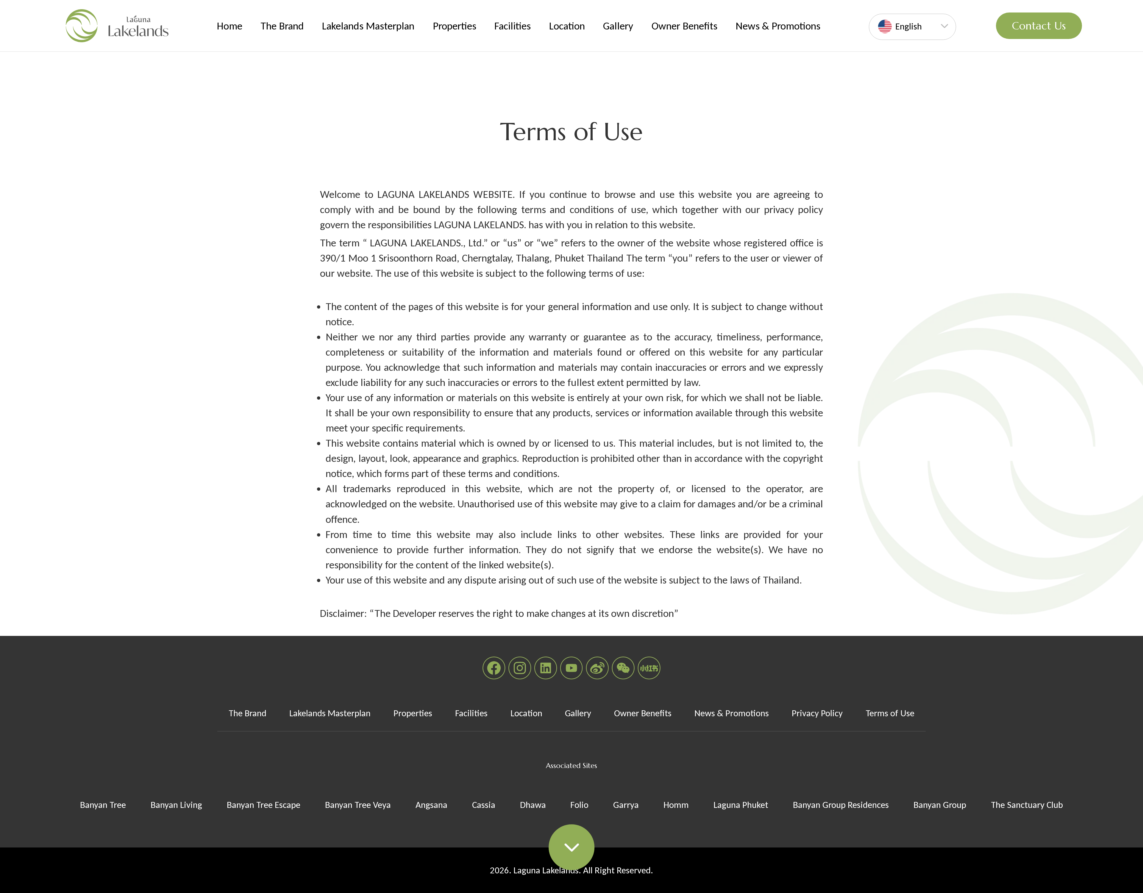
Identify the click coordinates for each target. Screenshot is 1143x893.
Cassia (483, 804)
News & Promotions (778, 25)
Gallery (618, 25)
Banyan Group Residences (841, 804)
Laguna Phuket (740, 804)
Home (229, 25)
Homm (676, 804)
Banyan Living (176, 804)
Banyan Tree (103, 804)
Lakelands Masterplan (368, 25)
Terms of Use (890, 713)
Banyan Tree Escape (263, 804)
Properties (454, 25)
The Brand (282, 25)
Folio (579, 804)
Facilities (512, 25)
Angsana (431, 804)
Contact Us (1039, 25)
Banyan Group (940, 804)
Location (567, 25)
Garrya (626, 804)
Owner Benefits (684, 25)
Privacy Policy (817, 713)
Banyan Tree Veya (358, 804)
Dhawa (533, 804)
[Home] (117, 25)
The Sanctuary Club (1027, 804)
